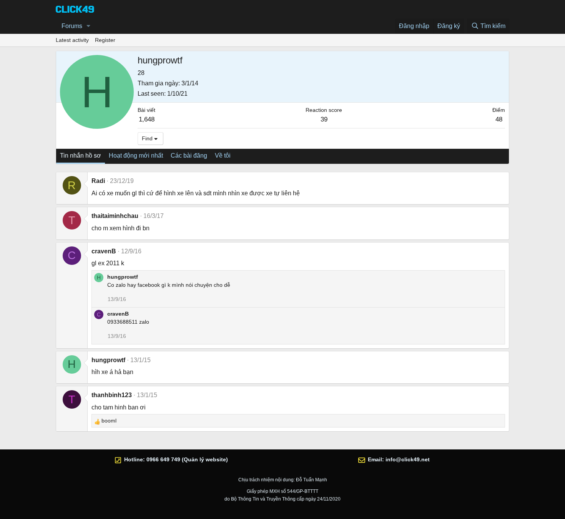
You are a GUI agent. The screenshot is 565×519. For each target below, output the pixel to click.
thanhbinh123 (111, 395)
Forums (71, 26)
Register (105, 40)
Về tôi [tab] (223, 155)
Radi (98, 181)
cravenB (103, 251)
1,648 (147, 119)
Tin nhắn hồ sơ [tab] (80, 155)
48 (498, 119)
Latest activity (72, 40)
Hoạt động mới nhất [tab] (136, 155)
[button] (88, 26)
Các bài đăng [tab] (189, 155)
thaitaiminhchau (114, 216)
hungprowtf (122, 277)
